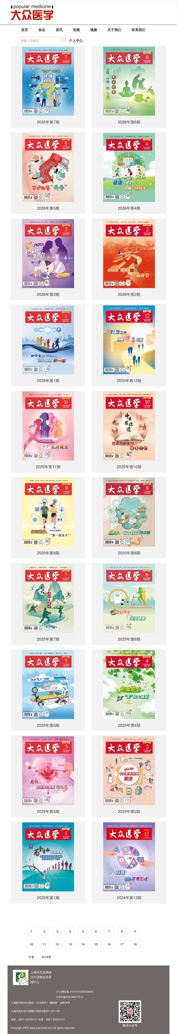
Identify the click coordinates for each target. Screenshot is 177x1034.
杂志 (41, 29)
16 (109, 944)
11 (44, 944)
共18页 (46, 957)
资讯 (59, 29)
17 (122, 944)
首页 (24, 29)
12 (57, 944)
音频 (76, 29)
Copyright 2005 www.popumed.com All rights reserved (42, 1027)
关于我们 (114, 29)
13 (70, 944)
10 (31, 944)
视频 (93, 29)
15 (96, 944)
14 (83, 944)
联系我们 (138, 29)
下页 (31, 957)
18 (135, 944)
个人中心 (76, 40)
